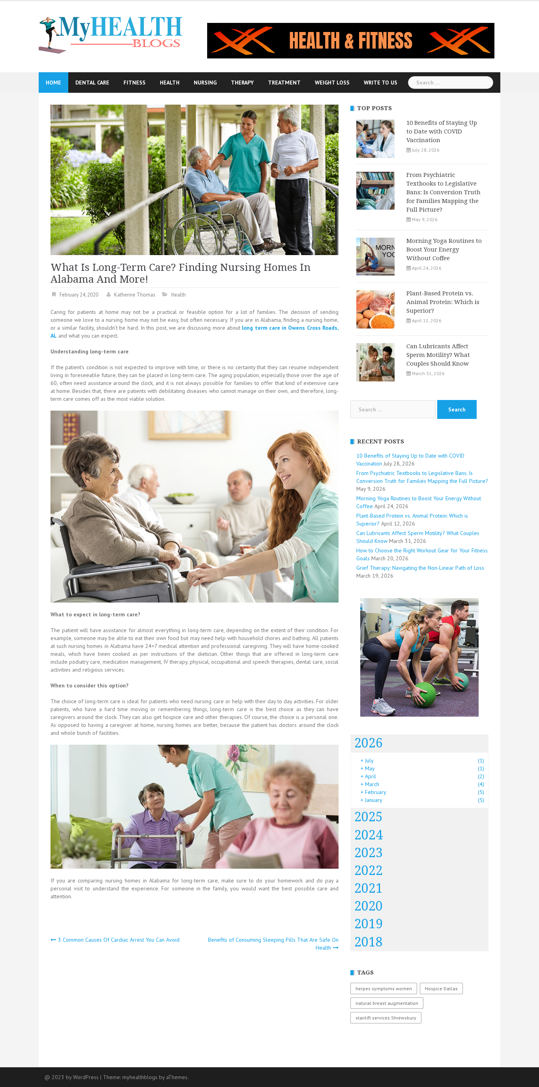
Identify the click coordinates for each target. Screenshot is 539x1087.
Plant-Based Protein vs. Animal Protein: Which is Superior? (442, 302)
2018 (368, 942)
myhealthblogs (139, 1077)
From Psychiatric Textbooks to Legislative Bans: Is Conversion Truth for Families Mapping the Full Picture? (443, 192)
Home (53, 82)
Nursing (205, 82)
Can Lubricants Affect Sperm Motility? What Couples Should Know (438, 355)
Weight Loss (332, 82)
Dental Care (92, 82)
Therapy (242, 82)
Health (170, 82)
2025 (368, 816)
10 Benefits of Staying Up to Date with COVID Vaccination (441, 131)
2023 (368, 852)
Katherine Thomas (134, 294)
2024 (368, 835)
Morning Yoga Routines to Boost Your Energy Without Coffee (444, 249)
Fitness (135, 82)
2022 (368, 870)
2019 (368, 923)
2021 (368, 888)
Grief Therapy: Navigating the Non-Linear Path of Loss (420, 567)
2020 (368, 906)
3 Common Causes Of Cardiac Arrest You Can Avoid (119, 939)
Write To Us (380, 82)
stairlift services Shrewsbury (386, 1018)
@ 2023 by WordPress (72, 1077)
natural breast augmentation (387, 1003)
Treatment (284, 82)
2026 (368, 743)
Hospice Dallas (441, 988)
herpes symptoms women (384, 988)
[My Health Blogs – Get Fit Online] (111, 34)
